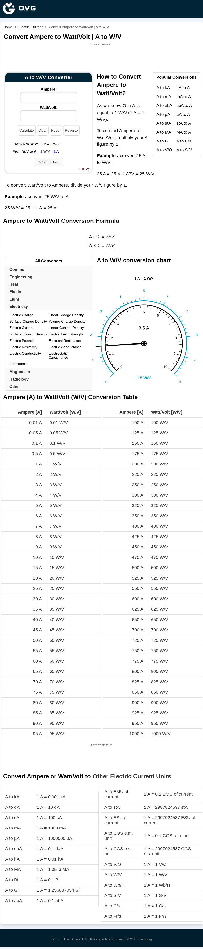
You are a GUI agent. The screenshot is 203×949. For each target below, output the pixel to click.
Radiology (19, 379)
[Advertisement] (102, 58)
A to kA (163, 87)
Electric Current (21, 328)
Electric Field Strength (66, 334)
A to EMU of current (116, 794)
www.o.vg (145, 939)
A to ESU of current (115, 820)
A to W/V (113, 874)
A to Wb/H (114, 885)
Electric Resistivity (23, 347)
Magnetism (19, 372)
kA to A (183, 87)
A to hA (12, 859)
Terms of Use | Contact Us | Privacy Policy (80, 939)
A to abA (164, 105)
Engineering (20, 277)
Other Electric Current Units (132, 776)
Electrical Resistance (65, 341)
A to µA (163, 114)
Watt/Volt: (48, 107)
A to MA (163, 132)
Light (14, 299)
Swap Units (48, 162)
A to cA (12, 817)
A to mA (163, 96)
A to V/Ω (164, 150)
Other (14, 386)
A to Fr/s (112, 916)
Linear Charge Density (66, 315)
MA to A (184, 132)
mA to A (184, 96)
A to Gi (12, 890)
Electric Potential (22, 341)
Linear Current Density (66, 328)
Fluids (15, 292)
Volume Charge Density (67, 321)
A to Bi (162, 141)
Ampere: (49, 89)
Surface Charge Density (28, 321)
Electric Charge (21, 315)
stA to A (184, 123)
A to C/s (184, 141)
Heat (13, 284)
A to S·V (184, 150)
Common (18, 269)
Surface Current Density (28, 334)
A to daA (13, 848)
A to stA (163, 123)
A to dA (12, 807)
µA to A (183, 114)
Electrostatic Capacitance (58, 355)
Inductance (18, 364)
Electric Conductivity (25, 353)
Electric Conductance (65, 347)
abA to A (184, 105)
